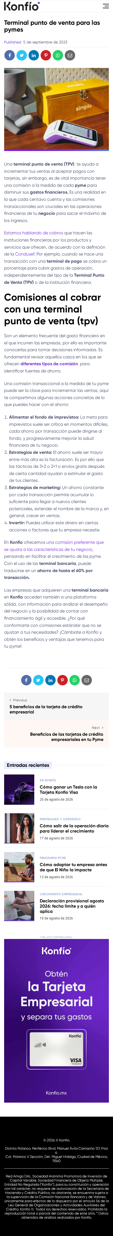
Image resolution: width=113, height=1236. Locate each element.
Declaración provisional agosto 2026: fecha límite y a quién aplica (72, 906)
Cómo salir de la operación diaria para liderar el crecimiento (74, 828)
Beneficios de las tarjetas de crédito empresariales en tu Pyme (66, 737)
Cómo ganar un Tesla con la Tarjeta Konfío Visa (68, 789)
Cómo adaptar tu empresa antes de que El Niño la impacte (73, 867)
